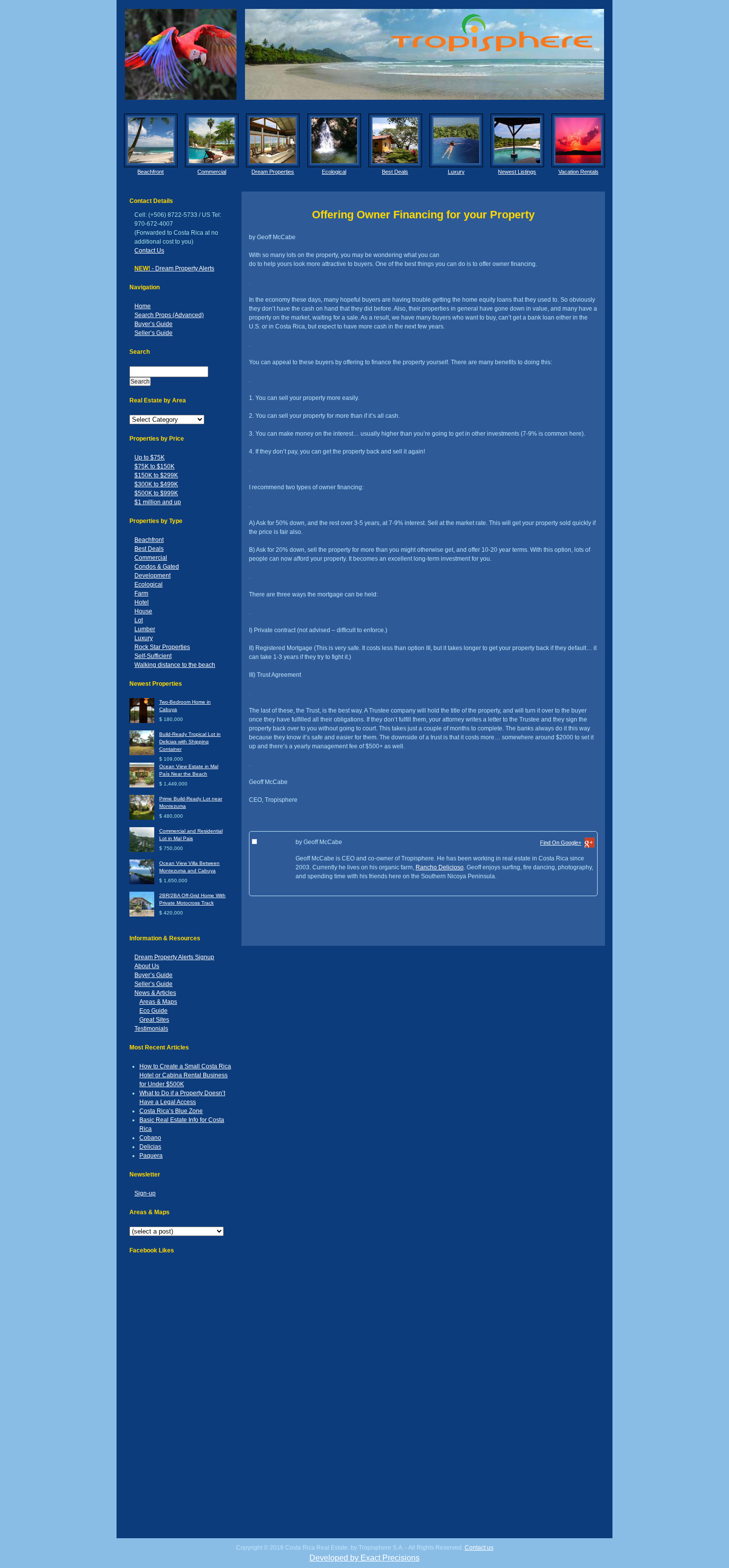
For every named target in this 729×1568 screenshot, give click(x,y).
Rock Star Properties (162, 647)
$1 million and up (157, 502)
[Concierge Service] (273, 140)
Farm (141, 593)
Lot (138, 620)
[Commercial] (212, 140)
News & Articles (155, 992)
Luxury (456, 172)
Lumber (144, 629)
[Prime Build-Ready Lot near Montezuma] (141, 818)
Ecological (334, 172)
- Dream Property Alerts (174, 268)
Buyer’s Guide (153, 324)
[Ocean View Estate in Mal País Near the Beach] (141, 785)
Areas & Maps (158, 1001)
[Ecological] (334, 140)
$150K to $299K (156, 475)
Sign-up (145, 1193)
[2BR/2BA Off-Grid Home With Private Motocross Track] (141, 914)
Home (142, 306)
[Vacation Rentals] (578, 140)
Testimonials (151, 1028)
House (143, 611)
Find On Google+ (560, 843)
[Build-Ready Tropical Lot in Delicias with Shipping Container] (141, 753)
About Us (146, 966)
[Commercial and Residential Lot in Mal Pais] (141, 850)
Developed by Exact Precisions (364, 1558)
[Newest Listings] (517, 140)
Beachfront (150, 172)
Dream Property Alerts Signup (174, 957)
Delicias (150, 1146)
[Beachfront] (151, 140)
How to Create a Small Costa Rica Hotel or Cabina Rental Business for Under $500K (185, 1075)
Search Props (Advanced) (169, 315)
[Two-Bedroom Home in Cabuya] (141, 721)
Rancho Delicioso (440, 867)
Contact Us (149, 250)
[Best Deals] (395, 140)
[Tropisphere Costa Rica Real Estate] (364, 54)
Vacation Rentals (578, 172)
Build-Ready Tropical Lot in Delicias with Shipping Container (190, 741)
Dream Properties (272, 172)
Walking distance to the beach (174, 664)
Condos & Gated (156, 566)
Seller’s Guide (153, 332)
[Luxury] (456, 140)
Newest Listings (517, 172)
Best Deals (395, 172)
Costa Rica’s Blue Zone (171, 1111)
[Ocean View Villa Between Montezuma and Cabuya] (141, 882)
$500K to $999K (156, 493)
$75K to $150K (154, 466)
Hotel (141, 602)
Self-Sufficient (153, 656)
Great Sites (154, 1019)
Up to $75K (149, 457)
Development (152, 575)
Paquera (151, 1155)
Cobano (150, 1137)
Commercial (211, 172)
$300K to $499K (156, 484)
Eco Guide (153, 1010)
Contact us (479, 1547)
